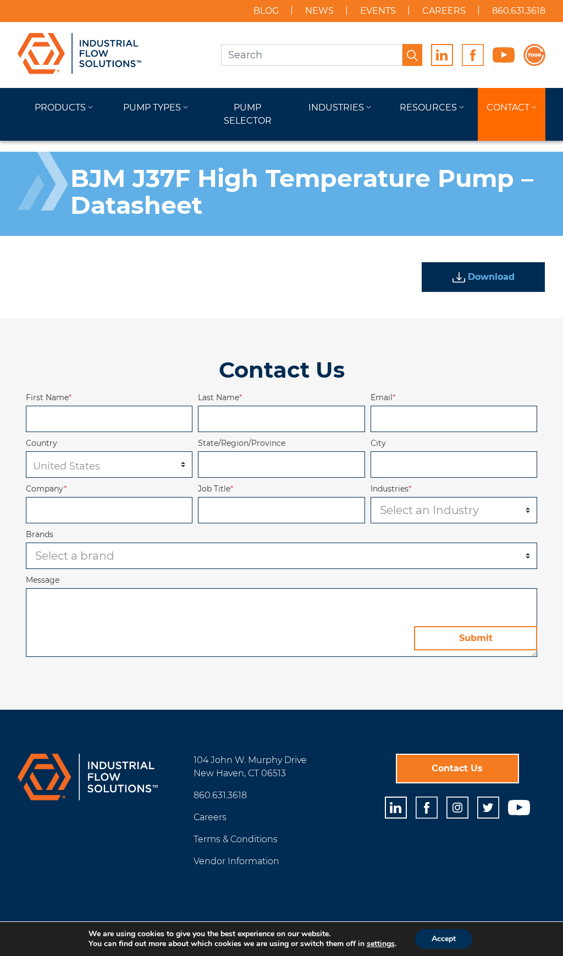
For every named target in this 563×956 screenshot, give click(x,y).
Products (60, 107)
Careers (444, 10)
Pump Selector (248, 114)
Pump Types (152, 107)
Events (378, 10)
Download (490, 277)
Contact (508, 107)
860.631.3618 (518, 10)
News (319, 10)
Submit (476, 638)
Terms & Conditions (236, 839)
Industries (336, 107)
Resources (428, 107)
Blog (266, 10)
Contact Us (457, 768)
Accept (444, 938)
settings (381, 944)
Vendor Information (236, 861)
